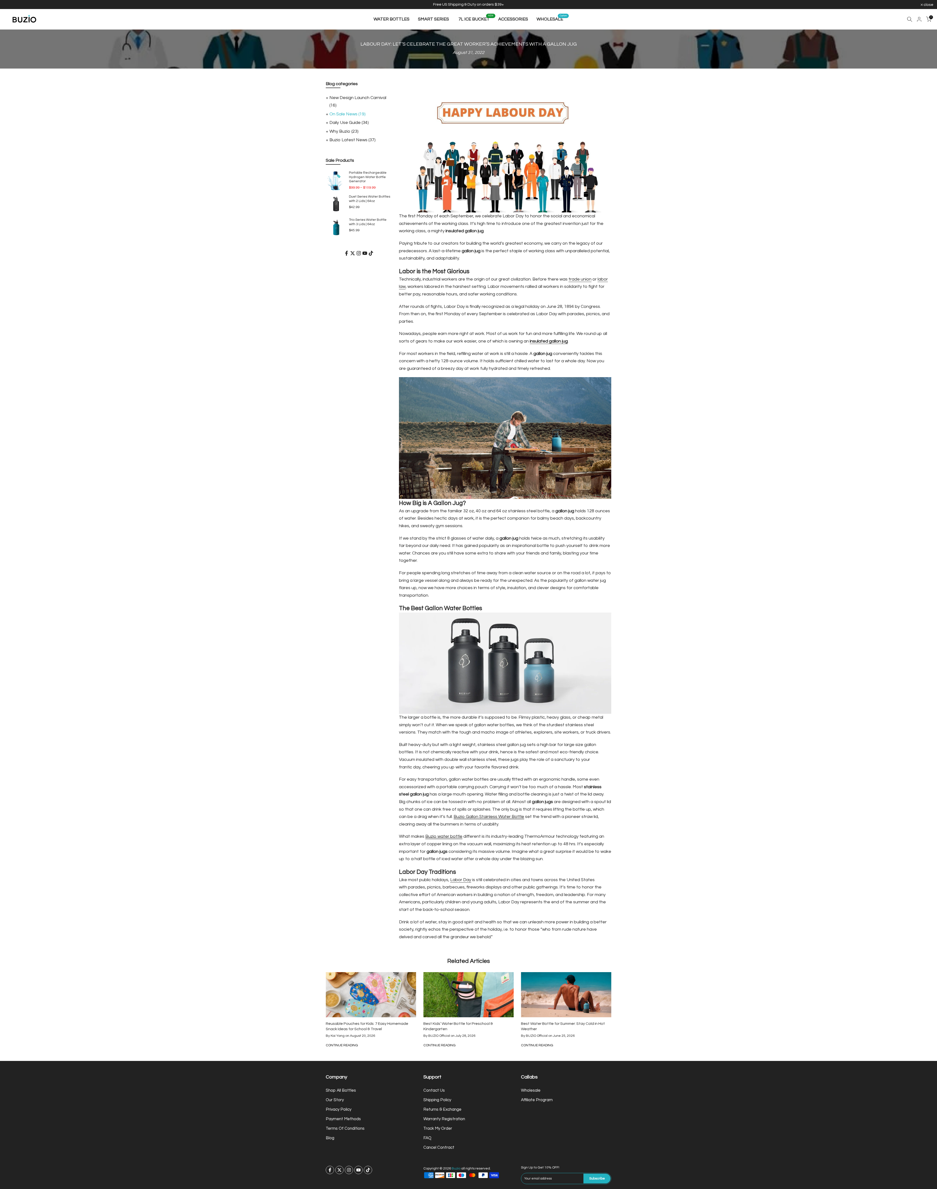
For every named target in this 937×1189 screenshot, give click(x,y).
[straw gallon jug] (505, 438)
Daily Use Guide (349, 122)
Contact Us (434, 1090)
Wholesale (530, 1090)
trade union (580, 279)
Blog (330, 1138)
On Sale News (347, 114)
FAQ (427, 1138)
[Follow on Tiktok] (370, 253)
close (11, 5)
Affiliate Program (537, 1100)
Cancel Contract (438, 1147)
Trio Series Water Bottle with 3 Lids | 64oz (368, 222)
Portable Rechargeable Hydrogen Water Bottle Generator (368, 177)
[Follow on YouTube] (364, 253)
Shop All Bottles (341, 1090)
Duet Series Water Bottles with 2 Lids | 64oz (369, 199)
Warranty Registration (444, 1119)
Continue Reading (342, 1045)
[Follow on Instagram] (358, 253)
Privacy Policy (338, 1109)
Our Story (335, 1100)
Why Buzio (343, 131)
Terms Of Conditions (345, 1128)
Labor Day (460, 879)
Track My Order (437, 1128)
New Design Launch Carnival (357, 101)
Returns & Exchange (442, 1109)
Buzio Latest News (352, 140)
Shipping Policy (437, 1100)
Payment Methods (343, 1119)
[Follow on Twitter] (352, 253)
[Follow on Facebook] (346, 253)
